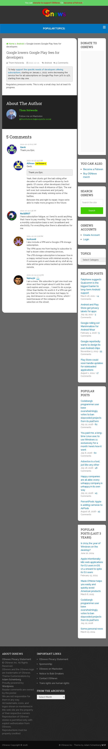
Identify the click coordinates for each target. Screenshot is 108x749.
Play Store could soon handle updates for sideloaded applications (92, 364)
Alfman (30, 163)
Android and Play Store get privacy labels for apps (90, 308)
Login (86, 239)
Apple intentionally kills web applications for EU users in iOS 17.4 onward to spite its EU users (92, 565)
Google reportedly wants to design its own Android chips (90, 344)
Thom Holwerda (16, 63)
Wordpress (8, 686)
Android (20, 44)
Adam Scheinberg (11, 679)
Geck (23, 147)
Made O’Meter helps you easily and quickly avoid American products (91, 586)
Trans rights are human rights (54, 683)
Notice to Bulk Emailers (51, 673)
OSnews (6, 745)
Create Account (91, 235)
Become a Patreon (93, 169)
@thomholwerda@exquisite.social (35, 119)
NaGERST (25, 213)
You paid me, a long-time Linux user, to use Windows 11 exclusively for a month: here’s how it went (91, 441)
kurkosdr (31, 239)
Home (11, 44)
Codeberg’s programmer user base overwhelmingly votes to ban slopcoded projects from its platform (91, 411)
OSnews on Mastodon (50, 668)
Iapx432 (31, 278)
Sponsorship (45, 664)
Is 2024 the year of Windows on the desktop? (91, 546)
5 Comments (62, 63)
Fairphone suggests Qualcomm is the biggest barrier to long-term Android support (91, 286)
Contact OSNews (48, 678)
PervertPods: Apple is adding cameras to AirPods (92, 505)
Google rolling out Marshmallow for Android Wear (90, 326)
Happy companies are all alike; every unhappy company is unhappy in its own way (92, 483)
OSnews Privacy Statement (16, 659)
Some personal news (92, 628)
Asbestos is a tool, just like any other (90, 463)
